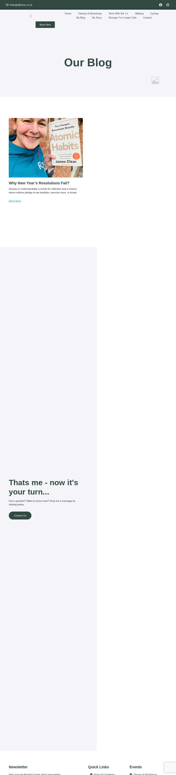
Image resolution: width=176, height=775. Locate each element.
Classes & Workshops (90, 13)
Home (68, 13)
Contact (147, 17)
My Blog (80, 17)
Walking (139, 13)
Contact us (20, 515)
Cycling (154, 13)
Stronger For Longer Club (122, 17)
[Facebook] (161, 5)
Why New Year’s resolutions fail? (39, 183)
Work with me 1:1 (118, 13)
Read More (15, 201)
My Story (97, 17)
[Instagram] (168, 5)
